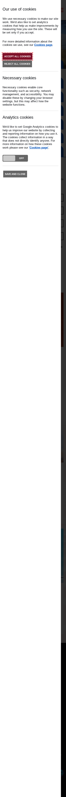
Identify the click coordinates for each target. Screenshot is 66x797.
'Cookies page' (38, 147)
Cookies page (43, 45)
